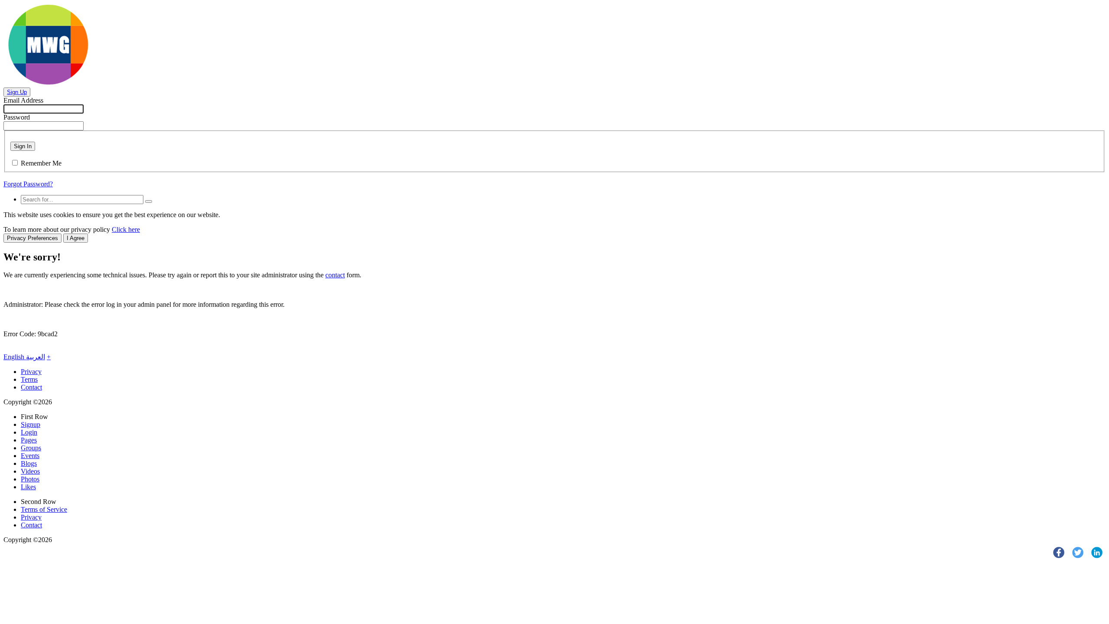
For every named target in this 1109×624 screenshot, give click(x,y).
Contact (31, 387)
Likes (28, 487)
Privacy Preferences (32, 238)
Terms (29, 379)
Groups (31, 448)
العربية (35, 357)
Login (29, 432)
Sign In (23, 146)
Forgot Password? (28, 184)
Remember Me (41, 163)
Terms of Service (44, 509)
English (14, 357)
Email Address (23, 100)
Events (30, 455)
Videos (30, 471)
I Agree (75, 238)
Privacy (31, 371)
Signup (30, 424)
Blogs (29, 463)
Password (16, 117)
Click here (126, 229)
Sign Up (17, 92)
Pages (29, 440)
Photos (30, 479)
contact (335, 275)
